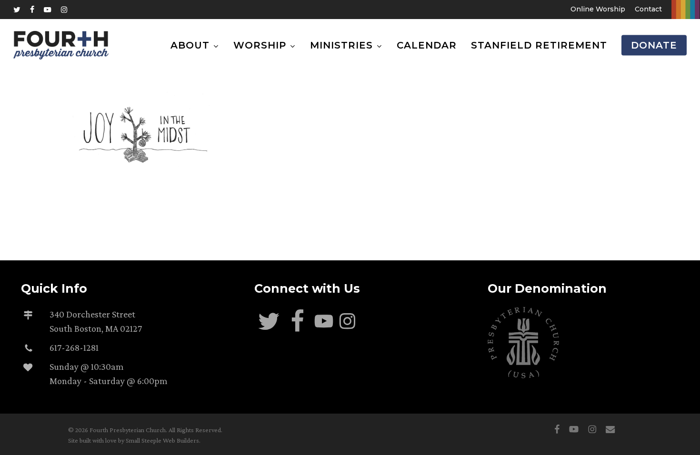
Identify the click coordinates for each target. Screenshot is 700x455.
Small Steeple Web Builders (162, 440)
